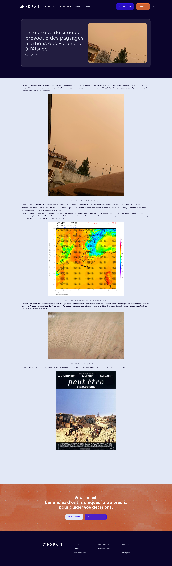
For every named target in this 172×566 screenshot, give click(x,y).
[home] (30, 6)
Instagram (126, 553)
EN (153, 6)
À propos (86, 6)
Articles (77, 6)
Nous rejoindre (103, 544)
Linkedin (125, 544)
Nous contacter (80, 553)
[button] (51, 7)
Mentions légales (104, 549)
